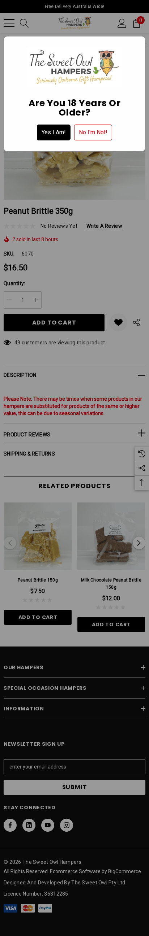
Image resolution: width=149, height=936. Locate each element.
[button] (54, 132)
